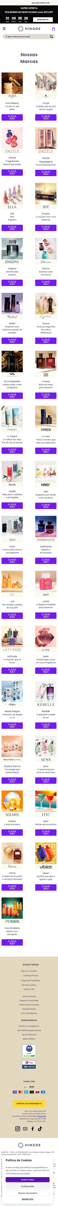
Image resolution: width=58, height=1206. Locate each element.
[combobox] (29, 37)
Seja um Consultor (40, 3)
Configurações (27, 1186)
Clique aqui (41, 1116)
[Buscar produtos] (52, 36)
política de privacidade (20, 1173)
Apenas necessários (27, 1193)
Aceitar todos (27, 1179)
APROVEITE (43, 19)
